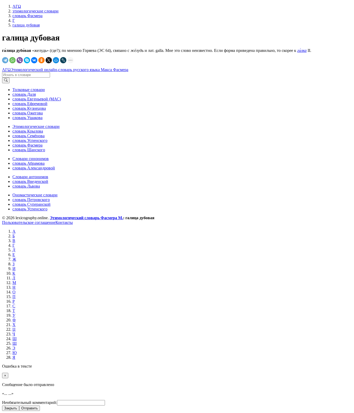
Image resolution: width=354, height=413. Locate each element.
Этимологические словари (36, 126)
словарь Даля (24, 94)
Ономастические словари (35, 195)
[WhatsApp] (12, 60)
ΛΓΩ (6, 69)
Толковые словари (28, 89)
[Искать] (6, 80)
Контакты (64, 222)
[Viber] (20, 60)
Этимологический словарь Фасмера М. (86, 218)
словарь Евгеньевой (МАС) (36, 99)
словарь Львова (26, 186)
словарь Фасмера (27, 145)
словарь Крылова (27, 131)
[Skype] (27, 60)
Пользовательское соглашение (28, 222)
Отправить (29, 408)
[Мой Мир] (56, 60)
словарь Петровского (31, 199)
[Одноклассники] (41, 60)
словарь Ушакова (27, 117)
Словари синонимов (30, 158)
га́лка (302, 50)
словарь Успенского (29, 140)
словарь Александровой (33, 168)
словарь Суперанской (31, 204)
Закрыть (10, 408)
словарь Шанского (28, 150)
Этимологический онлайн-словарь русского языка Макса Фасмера (69, 69)
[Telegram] (5, 60)
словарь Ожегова (27, 113)
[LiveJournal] (63, 60)
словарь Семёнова (28, 136)
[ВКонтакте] (34, 60)
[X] (49, 60)
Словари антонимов (30, 177)
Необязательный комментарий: (29, 402)
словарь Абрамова (28, 163)
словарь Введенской (30, 181)
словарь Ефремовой (29, 103)
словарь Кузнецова (29, 108)
